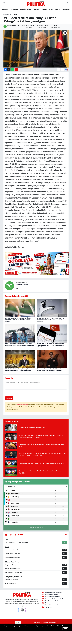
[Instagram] (25, 610)
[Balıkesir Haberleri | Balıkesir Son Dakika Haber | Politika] (36, 3)
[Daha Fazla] (16, 69)
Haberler (6, 14)
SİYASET (37, 9)
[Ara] (68, 3)
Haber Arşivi (48, 607)
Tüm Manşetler (49, 603)
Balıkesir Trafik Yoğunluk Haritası (54, 598)
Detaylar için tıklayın (36, 528)
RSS (19, 622)
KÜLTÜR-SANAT (26, 9)
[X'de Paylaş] (8, 69)
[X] (22, 610)
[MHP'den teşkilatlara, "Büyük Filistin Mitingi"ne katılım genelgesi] (36, 49)
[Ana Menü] (4, 3)
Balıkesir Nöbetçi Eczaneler (53, 592)
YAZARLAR (66, 9)
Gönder (9, 398)
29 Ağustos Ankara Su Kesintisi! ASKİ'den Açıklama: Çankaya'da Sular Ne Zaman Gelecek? (50, 320)
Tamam (65, 628)
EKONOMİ (14, 9)
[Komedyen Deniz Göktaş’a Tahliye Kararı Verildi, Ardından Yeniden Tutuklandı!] (52, 359)
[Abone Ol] (66, 70)
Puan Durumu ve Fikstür (52, 601)
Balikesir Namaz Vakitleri (52, 596)
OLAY (51, 9)
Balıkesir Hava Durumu (51, 594)
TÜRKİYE (14, 14)
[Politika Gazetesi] (9, 286)
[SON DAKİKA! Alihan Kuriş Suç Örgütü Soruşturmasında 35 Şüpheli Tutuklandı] (20, 359)
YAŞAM (44, 9)
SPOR (57, 9)
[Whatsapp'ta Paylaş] (12, 69)
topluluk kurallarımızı (22, 404)
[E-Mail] (17, 288)
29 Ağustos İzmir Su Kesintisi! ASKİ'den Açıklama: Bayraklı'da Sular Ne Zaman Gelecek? (18, 320)
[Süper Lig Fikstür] (66, 535)
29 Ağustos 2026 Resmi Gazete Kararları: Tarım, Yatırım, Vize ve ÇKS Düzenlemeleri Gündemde (50, 345)
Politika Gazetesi (22, 284)
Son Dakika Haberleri (51, 605)
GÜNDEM (4, 9)
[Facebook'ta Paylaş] (5, 69)
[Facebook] (18, 610)
